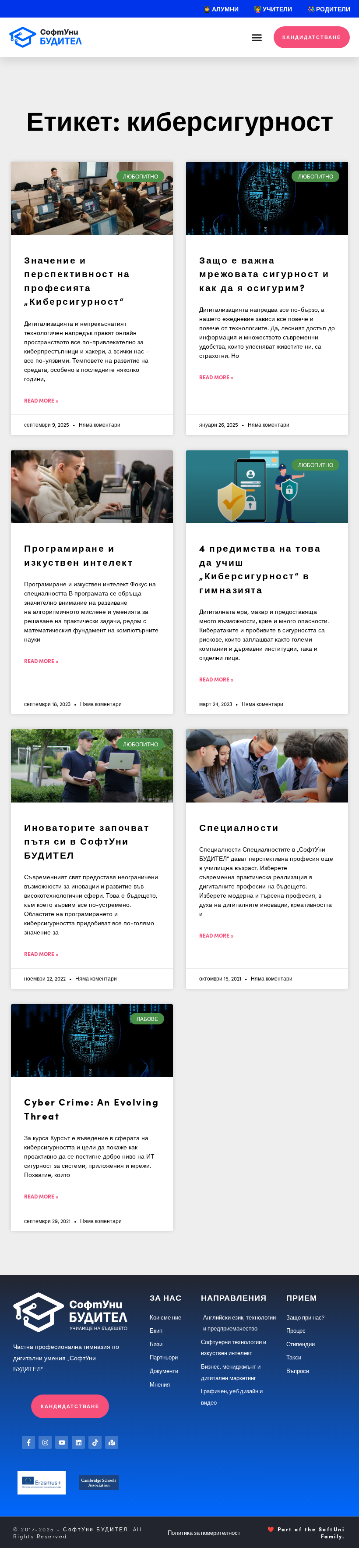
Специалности (239, 826)
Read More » (41, 400)
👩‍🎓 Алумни (221, 8)
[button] (257, 37)
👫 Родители (328, 8)
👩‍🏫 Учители (273, 8)
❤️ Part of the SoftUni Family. (306, 1532)
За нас (166, 1297)
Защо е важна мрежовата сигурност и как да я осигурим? (264, 273)
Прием (301, 1297)
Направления (234, 1297)
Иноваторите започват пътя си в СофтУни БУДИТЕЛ (86, 840)
